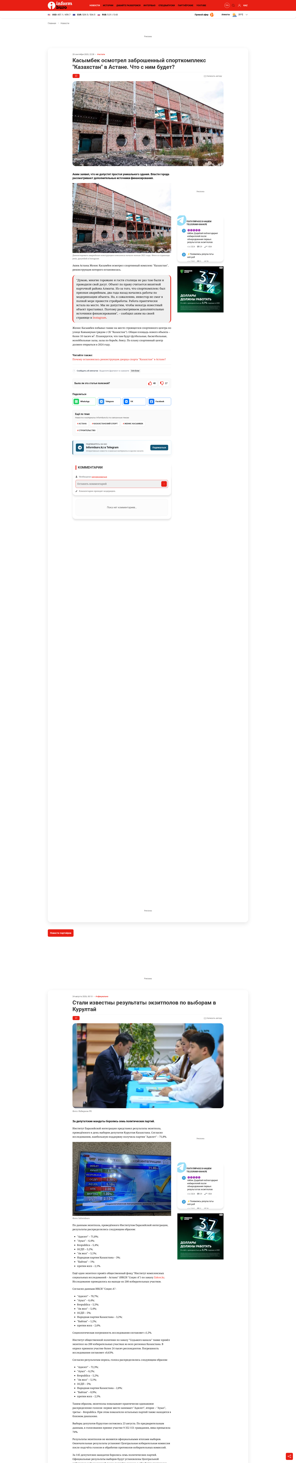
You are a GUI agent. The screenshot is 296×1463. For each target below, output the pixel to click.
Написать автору (214, 76)
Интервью (149, 5)
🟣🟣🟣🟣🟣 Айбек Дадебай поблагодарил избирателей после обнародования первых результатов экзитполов (202, 236)
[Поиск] (233, 5)
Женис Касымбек (133, 423)
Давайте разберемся (128, 5)
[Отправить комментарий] (164, 484)
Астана (83, 423)
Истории (108, 5)
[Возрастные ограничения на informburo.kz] (227, 5)
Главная (52, 23)
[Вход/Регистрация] (239, 5)
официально (102, 996)
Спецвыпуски (166, 5)
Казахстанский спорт (105, 423)
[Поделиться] (289, 1456)
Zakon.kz (159, 1277)
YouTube (201, 5)
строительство (87, 430)
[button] (235, 14)
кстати (102, 54)
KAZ (245, 5)
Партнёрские (185, 5)
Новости (95, 5)
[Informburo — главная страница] (61, 5)
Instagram (99, 317)
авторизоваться (99, 476)
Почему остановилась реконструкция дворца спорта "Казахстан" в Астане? (119, 359)
